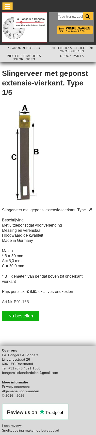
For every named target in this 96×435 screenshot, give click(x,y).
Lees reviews (12, 426)
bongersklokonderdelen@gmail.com (30, 373)
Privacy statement (16, 387)
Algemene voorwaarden (20, 391)
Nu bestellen (20, 315)
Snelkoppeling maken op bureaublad (30, 430)
